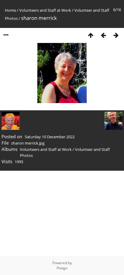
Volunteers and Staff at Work (45, 10)
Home (10, 10)
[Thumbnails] (90, 35)
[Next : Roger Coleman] (116, 35)
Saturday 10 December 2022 (50, 136)
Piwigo (62, 267)
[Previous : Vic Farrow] (103, 35)
